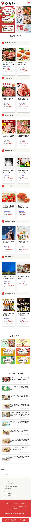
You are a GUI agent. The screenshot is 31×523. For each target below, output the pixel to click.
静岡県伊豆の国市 (22, 281)
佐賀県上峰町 (21, 175)
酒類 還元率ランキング (10, 293)
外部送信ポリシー (23, 506)
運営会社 (16, 503)
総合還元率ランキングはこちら (11, 42)
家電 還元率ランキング (10, 221)
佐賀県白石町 (7, 211)
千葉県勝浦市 (7, 140)
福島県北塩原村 (7, 281)
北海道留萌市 (21, 67)
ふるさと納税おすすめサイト (11, 495)
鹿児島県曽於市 (22, 103)
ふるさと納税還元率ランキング (11, 483)
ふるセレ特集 (7, 491)
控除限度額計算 (8, 488)
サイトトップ (7, 481)
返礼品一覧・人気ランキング (11, 486)
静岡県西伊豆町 (22, 140)
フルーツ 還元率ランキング (11, 186)
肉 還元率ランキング (9, 78)
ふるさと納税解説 (8, 493)
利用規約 (23, 503)
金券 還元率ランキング (10, 256)
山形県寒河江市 (22, 318)
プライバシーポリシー (11, 506)
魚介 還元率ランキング (10, 115)
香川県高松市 (21, 211)
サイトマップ (17, 508)
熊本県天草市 (7, 103)
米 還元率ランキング (9, 150)
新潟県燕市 (6, 246)
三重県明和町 (7, 175)
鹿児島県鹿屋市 (7, 318)
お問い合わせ (9, 503)
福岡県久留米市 (6, 66)
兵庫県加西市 (21, 246)
